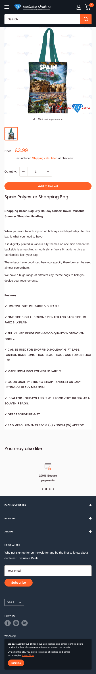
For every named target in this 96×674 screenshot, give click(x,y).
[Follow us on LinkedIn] (24, 623)
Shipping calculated (44, 158)
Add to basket (48, 186)
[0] (88, 7)
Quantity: (10, 171)
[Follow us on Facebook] (7, 623)
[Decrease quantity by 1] (23, 171)
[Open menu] (6, 7)
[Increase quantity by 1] (48, 171)
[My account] (79, 7)
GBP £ (10, 602)
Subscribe (18, 582)
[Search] (86, 19)
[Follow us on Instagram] (16, 623)
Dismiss (16, 663)
